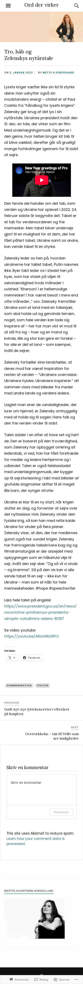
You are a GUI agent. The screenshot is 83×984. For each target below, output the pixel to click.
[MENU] (8, 5)
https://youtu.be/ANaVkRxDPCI (31, 636)
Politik (42, 685)
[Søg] (72, 5)
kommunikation (19, 685)
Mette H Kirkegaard (58, 72)
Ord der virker (41, 4)
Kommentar (61, 812)
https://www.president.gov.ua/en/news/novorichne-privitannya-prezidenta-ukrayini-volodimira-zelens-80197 (40, 612)
